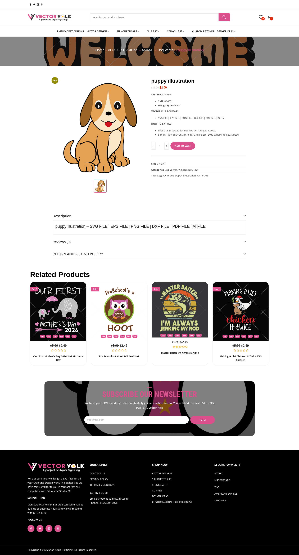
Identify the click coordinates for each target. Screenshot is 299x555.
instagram (36, 4)
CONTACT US (97, 473)
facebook (29, 4)
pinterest (40, 4)
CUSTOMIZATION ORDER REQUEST (172, 502)
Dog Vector (166, 50)
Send (203, 420)
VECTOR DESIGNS (123, 50)
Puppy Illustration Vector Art (191, 175)
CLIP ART (157, 490)
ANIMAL (148, 50)
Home (100, 50)
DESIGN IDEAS (160, 496)
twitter (32, 4)
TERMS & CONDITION (102, 484)
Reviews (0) (62, 241)
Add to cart (183, 145)
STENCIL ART (159, 484)
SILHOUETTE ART (161, 479)
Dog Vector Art (165, 175)
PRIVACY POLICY (99, 479)
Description (62, 216)
